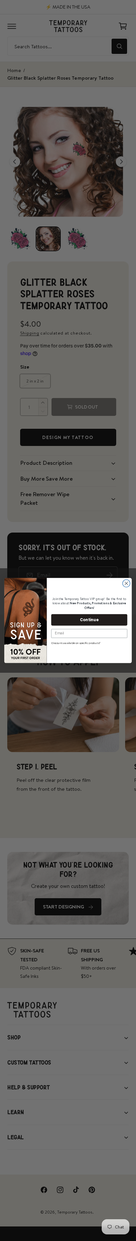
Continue (89, 619)
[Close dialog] (126, 583)
